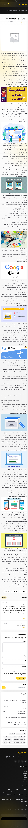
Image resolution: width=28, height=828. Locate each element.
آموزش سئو (12, 733)
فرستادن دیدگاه (20, 678)
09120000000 (9, 1)
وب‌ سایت (24, 666)
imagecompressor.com (14, 213)
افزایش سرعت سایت (12, 220)
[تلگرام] (25, 761)
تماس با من (24, 781)
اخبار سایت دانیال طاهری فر (19, 739)
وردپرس (5, 742)
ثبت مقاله (25, 777)
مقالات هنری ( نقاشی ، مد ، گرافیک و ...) (17, 742)
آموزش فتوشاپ (21, 736)
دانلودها (25, 775)
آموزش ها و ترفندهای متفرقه (10, 736)
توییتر (6, 591)
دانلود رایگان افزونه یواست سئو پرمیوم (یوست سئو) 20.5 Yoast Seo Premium (14, 712)
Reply (23, 618)
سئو (20, 323)
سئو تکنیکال (24, 773)
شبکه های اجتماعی (7, 739)
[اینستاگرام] (22, 761)
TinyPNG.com (16, 211)
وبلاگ (22, 10)
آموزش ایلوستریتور (21, 733)
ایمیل (24, 660)
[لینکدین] (15, 761)
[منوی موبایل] (2, 4)
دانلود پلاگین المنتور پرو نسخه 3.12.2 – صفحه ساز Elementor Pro (16, 718)
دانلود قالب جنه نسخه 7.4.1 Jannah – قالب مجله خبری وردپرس (15, 701)
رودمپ (25, 771)
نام (25, 655)
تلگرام (13, 591)
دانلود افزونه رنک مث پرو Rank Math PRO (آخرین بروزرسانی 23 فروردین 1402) (16, 723)
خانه (26, 10)
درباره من (25, 779)
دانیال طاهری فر (23, 4)
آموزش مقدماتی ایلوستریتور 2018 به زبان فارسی (16, 697)
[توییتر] (19, 761)
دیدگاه (24, 641)
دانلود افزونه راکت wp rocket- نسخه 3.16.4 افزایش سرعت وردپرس (14, 707)
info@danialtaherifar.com (19, 1)
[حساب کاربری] (6, 4)
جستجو (24, 684)
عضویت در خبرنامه (14, 819)
